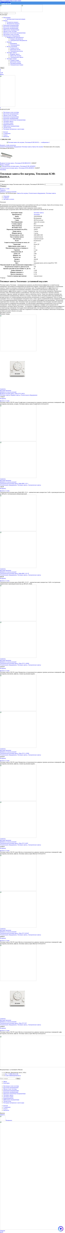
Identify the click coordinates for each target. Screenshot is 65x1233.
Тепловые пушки (12, 58)
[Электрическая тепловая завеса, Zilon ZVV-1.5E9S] (18, 710)
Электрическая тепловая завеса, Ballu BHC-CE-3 (14, 483)
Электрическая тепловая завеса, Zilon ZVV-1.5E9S (14, 753)
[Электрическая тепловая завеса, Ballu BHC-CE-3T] (18, 530)
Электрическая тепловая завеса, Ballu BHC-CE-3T (14, 573)
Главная (2, 146)
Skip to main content (15, 0)
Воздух (5, 20)
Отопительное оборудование (11, 36)
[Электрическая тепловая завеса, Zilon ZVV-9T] (18, 980)
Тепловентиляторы (15, 63)
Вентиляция (6, 17)
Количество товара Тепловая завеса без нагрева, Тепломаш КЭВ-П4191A (23, 184)
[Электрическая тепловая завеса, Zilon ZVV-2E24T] (18, 890)
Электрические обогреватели (18, 40)
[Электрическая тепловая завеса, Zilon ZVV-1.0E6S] (18, 620)
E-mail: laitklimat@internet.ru (13, 1075)
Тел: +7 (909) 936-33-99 (11, 1074)
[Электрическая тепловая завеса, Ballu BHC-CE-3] (18, 440)
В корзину (3, 186)
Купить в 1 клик (4, 188)
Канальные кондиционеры (11, 25)
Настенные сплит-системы (11, 34)
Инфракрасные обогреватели (15, 37)
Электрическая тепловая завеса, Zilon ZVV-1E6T (14, 843)
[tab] (6, 196)
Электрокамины (15, 45)
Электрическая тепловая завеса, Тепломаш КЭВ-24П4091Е (17, 168)
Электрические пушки (16, 65)
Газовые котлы (14, 48)
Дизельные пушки (15, 62)
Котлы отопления (12, 46)
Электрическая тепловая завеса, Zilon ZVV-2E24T (14, 933)
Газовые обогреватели (16, 39)
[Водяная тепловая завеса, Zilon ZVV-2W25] (18, 350)
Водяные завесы (15, 54)
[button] (3, 398)
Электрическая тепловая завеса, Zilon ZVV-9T (13, 1023)
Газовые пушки (14, 60)
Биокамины (13, 43)
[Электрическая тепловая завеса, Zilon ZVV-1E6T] (18, 800)
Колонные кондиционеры (10, 28)
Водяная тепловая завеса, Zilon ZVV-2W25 (12, 393)
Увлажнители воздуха (13, 23)
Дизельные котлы (15, 49)
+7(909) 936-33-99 (5, 2)
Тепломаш (3, 169)
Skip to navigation (5, 0)
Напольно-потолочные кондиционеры (14, 33)
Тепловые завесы (12, 52)
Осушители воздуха (12, 22)
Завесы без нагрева (15, 55)
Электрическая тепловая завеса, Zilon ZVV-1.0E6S (14, 663)
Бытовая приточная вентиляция (16, 19)
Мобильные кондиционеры (11, 29)
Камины (9, 42)
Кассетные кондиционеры (11, 26)
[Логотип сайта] (10, 11)
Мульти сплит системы (10, 31)
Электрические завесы (16, 57)
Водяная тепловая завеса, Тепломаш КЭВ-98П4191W (15, 163)
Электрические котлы (16, 51)
